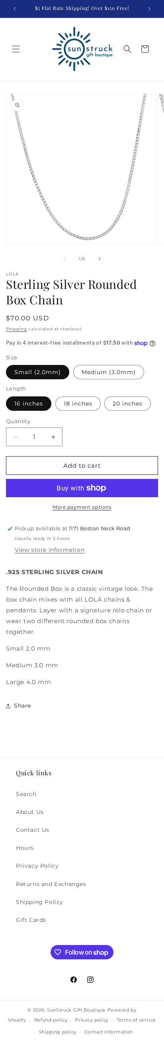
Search (26, 794)
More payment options (82, 507)
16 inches (28, 403)
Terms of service (136, 1020)
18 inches (78, 403)
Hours (25, 847)
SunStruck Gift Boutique (76, 1010)
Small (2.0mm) (37, 372)
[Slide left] (64, 259)
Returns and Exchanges (51, 884)
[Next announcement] (149, 9)
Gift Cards (31, 920)
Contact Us (32, 829)
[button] (16, 49)
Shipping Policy (39, 902)
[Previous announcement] (14, 9)
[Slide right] (99, 259)
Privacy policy (92, 1020)
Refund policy (51, 1020)
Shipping (16, 328)
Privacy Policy (37, 865)
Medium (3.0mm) (109, 372)
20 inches (128, 403)
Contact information (108, 1032)
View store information (49, 549)
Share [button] (22, 705)
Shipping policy (58, 1032)
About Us (30, 812)
